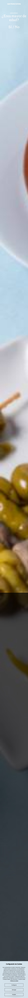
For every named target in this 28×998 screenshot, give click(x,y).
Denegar (14, 989)
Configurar (14, 985)
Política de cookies (14, 980)
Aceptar (14, 994)
